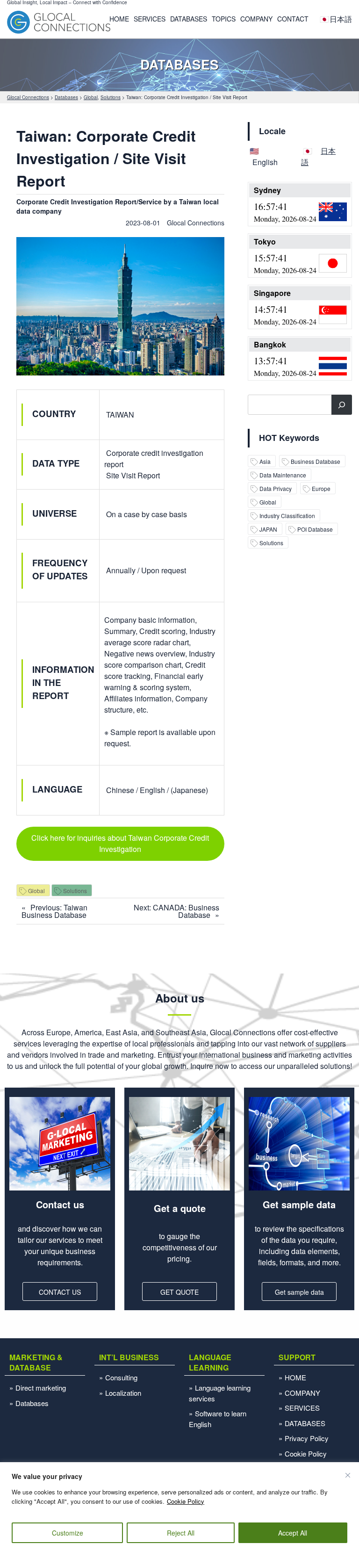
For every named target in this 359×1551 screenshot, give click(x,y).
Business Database (315, 461)
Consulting (121, 1377)
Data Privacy (275, 488)
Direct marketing (40, 1387)
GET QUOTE (179, 1292)
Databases (32, 1403)
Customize (67, 1532)
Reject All (180, 1532)
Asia (265, 461)
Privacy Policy (307, 1438)
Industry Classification (287, 515)
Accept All (292, 1532)
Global (36, 891)
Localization (123, 1393)
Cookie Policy (185, 1501)
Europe (321, 488)
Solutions (75, 891)
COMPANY (256, 18)
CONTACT (293, 18)
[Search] (341, 405)
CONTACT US (60, 1292)
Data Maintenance (282, 475)
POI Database (315, 529)
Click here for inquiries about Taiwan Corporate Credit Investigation (120, 843)
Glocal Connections (195, 222)
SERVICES (149, 18)
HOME (119, 18)
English (265, 162)
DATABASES (188, 18)
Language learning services (220, 1393)
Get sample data (299, 1292)
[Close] (347, 1475)
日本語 (341, 19)
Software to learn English (217, 1418)
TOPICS (224, 18)
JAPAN (268, 529)
